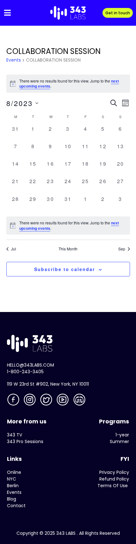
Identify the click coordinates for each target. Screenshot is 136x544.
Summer (119, 441)
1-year (122, 435)
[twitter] (47, 401)
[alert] (68, 225)
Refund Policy (114, 479)
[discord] (80, 401)
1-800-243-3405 (25, 371)
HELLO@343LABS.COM (30, 365)
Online (14, 472)
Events (13, 60)
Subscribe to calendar (64, 269)
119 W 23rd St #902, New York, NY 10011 (48, 384)
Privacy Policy (114, 472)
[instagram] (30, 401)
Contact (16, 505)
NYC (11, 479)
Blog (11, 499)
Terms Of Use (112, 485)
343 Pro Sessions (25, 441)
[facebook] (14, 401)
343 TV (14, 435)
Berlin (13, 485)
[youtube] (63, 401)
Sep (121, 248)
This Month (68, 248)
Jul (13, 248)
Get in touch (117, 13)
